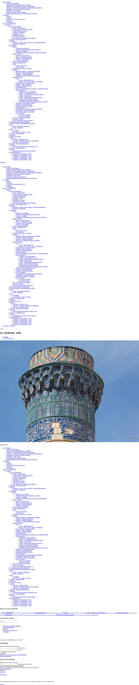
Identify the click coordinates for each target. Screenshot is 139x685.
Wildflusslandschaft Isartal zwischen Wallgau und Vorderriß (21, 13)
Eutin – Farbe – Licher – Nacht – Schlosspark (31, 81)
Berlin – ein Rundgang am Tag (24, 57)
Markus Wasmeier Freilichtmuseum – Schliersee (18, 5)
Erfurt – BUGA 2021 (21, 65)
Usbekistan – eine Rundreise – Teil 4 (22, 158)
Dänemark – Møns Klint (19, 44)
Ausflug (9, 612)
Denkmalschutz (40, 613)
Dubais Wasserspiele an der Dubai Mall (20, 122)
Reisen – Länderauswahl (9, 23)
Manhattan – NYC (17, 33)
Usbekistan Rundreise (15, 152)
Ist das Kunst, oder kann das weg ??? (15, 19)
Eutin (17, 78)
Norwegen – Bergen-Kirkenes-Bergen (19, 143)
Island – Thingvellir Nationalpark (21, 126)
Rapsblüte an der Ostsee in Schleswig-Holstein (18, 9)
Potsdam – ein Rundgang (22, 59)
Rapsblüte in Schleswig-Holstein (24, 106)
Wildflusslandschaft (94, 615)
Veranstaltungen (80, 615)
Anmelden (3, 653)
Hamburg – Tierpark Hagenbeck (24, 74)
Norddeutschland (122, 613)
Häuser (65, 613)
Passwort (20, 650)
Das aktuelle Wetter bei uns (10, 630)
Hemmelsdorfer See (21, 87)
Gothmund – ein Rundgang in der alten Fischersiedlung (20, 6)
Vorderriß (85, 615)
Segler (54, 615)
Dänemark (12, 41)
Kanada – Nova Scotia (15, 136)
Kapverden (12, 135)
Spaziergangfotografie (66, 615)
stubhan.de (2, 162)
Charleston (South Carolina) (20, 31)
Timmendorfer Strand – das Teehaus (25, 112)
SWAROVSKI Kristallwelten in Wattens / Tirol (25, 146)
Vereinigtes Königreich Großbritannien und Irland (22, 123)
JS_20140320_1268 (8, 338)
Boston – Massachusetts (19, 28)
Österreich (12, 145)
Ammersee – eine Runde (22, 48)
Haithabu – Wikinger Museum (23, 85)
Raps (35, 615)
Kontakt (5, 629)
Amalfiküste (16, 130)
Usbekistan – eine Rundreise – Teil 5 (22, 159)
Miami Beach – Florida (19, 35)
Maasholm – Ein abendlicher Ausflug (25, 103)
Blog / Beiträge (7, 2)
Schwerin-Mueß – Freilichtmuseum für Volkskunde (29, 109)
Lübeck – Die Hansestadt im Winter (28, 99)
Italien (11, 129)
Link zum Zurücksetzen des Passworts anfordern (12, 666)
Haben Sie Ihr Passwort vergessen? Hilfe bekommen (13, 655)
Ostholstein (8, 615)
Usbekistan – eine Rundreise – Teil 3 (22, 156)
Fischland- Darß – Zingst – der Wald (22, 68)
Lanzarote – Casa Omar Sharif (20, 142)
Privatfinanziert (25, 615)
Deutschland (13, 45)
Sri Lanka (12, 149)
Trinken (75, 615)
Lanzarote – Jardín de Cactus (20, 139)
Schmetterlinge (10, 22)
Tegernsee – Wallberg (21, 51)
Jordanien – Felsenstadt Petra (17, 133)
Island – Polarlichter (18, 127)
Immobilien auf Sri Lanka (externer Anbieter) (24, 151)
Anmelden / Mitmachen (9, 325)
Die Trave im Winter (24, 116)
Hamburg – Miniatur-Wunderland (24, 72)
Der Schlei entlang (20, 107)
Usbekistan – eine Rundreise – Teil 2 (22, 155)
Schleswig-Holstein (18, 77)
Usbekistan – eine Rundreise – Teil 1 (22, 153)
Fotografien (6, 15)
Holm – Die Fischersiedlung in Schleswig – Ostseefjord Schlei (32, 88)
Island (11, 125)
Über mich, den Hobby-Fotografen (12, 626)
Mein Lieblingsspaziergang (95, 613)
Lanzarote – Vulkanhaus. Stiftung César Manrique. (26, 140)
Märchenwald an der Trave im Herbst (28, 100)
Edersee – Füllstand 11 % (19, 62)
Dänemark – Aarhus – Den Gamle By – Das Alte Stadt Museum (29, 42)
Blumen (8, 16)
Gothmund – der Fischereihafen (27, 91)
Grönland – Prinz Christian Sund (18, 39)
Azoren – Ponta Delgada (12, 3)
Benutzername (21, 648)
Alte (3, 613)
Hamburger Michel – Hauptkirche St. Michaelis (28, 71)
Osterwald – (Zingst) (18, 119)
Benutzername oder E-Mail (24, 664)
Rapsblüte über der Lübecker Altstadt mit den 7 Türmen (33, 101)
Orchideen (9, 20)
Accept (2, 684)
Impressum (6, 631)
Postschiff (20, 615)
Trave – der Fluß (20, 113)
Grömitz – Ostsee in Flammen (23, 84)
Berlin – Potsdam (17, 54)
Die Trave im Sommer (25, 114)
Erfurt (14, 64)
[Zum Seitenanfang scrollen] (3, 637)
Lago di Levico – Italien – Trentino (22, 132)
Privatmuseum (31, 615)
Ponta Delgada (15, 615)
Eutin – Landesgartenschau (26, 80)
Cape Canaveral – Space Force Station (22, 29)
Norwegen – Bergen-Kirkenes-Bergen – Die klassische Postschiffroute (24, 7)
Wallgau (89, 615)
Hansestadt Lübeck (21, 90)
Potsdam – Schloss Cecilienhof (24, 58)
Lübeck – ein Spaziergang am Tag (28, 93)
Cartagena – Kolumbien (19, 32)
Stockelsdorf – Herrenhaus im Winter (25, 110)
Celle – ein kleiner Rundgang (20, 61)
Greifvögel (9, 18)
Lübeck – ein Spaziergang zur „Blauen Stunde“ (31, 94)
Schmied (45, 615)
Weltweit (8, 25)
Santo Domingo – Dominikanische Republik (24, 38)
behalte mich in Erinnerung (9, 651)
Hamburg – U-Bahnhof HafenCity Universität (27, 75)
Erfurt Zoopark (20, 67)
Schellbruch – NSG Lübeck (13, 10)
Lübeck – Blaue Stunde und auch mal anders (30, 97)
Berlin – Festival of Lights (22, 55)
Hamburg (15, 70)
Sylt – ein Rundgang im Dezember (21, 117)
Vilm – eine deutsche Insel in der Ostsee (23, 120)
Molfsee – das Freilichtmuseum (24, 104)
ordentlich (2, 615)
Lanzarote (12, 138)
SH (57, 615)
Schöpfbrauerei (50, 615)
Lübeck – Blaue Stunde (25, 96)
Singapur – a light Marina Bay (17, 148)
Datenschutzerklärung (8, 627)
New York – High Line (19, 36)
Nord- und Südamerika (15, 26)
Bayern (15, 46)
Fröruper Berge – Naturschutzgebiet (25, 83)
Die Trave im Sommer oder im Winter (16, 12)
